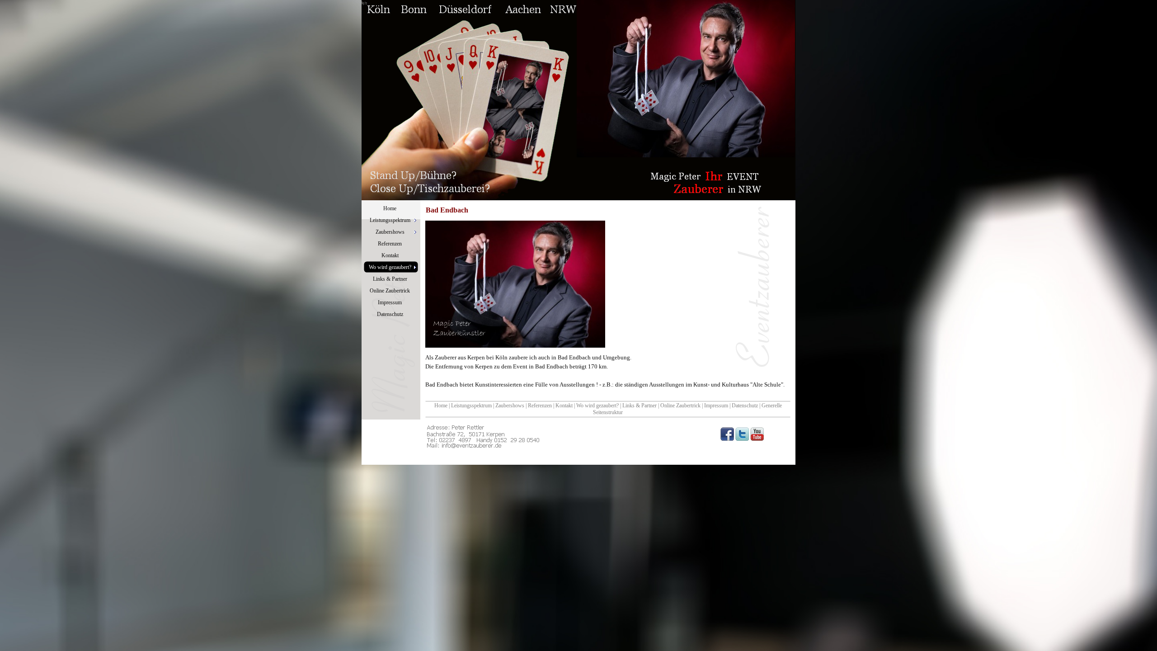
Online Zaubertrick (680, 405)
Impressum (716, 405)
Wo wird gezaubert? (597, 405)
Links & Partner (639, 405)
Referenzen (540, 405)
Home (440, 405)
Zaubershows (509, 405)
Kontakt (564, 405)
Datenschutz (745, 405)
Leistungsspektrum (471, 405)
